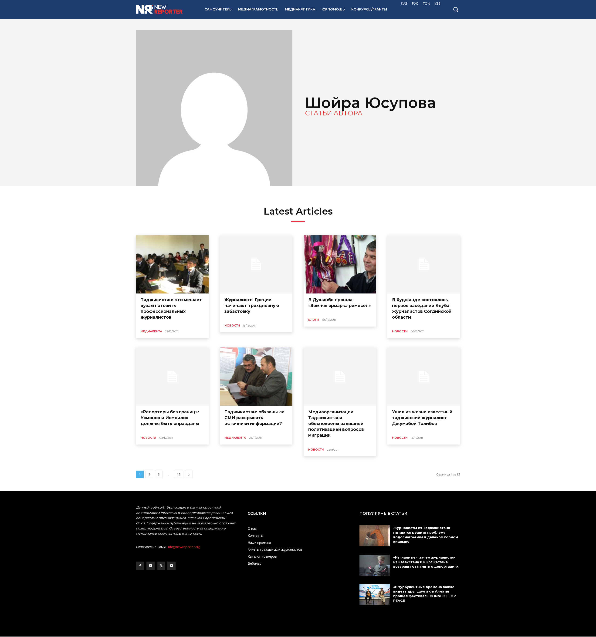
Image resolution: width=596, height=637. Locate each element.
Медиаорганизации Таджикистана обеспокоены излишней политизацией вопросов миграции (336, 423)
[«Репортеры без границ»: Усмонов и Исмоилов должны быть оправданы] (172, 376)
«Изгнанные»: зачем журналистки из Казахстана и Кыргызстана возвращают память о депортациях (426, 562)
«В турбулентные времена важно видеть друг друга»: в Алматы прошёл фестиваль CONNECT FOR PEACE (424, 594)
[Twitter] (161, 566)
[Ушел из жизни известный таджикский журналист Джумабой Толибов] (423, 376)
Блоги (313, 319)
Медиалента (151, 331)
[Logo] (165, 9)
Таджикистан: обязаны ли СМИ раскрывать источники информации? (254, 417)
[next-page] (189, 474)
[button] (455, 9)
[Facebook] (140, 566)
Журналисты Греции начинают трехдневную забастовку (251, 305)
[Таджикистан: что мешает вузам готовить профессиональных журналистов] (172, 264)
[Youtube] (171, 566)
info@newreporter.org (183, 547)
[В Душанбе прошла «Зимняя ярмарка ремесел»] (340, 264)
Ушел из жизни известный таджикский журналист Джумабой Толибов (422, 417)
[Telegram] (150, 566)
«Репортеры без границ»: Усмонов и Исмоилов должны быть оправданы (170, 417)
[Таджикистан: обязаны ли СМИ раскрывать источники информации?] (256, 376)
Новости (232, 325)
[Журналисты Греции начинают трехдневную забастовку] (256, 264)
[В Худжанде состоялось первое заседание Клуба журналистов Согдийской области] (423, 264)
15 (178, 474)
